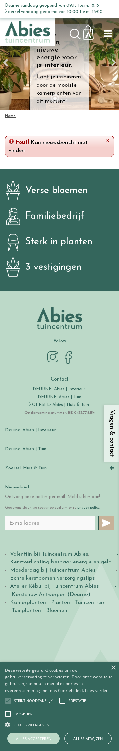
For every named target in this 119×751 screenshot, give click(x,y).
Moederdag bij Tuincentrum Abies (52, 570)
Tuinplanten (26, 610)
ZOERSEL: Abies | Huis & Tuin (59, 405)
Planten (60, 602)
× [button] (113, 667)
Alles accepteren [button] (33, 738)
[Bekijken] (92, 30)
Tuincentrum (90, 602)
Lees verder (96, 690)
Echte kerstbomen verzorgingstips (52, 578)
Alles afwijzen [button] (88, 738)
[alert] (59, 706)
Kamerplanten (28, 602)
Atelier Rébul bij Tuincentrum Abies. (54, 586)
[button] (33, 700)
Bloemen (56, 610)
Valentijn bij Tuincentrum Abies (49, 554)
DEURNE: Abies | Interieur (59, 389)
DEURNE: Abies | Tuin (59, 397)
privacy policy (88, 508)
